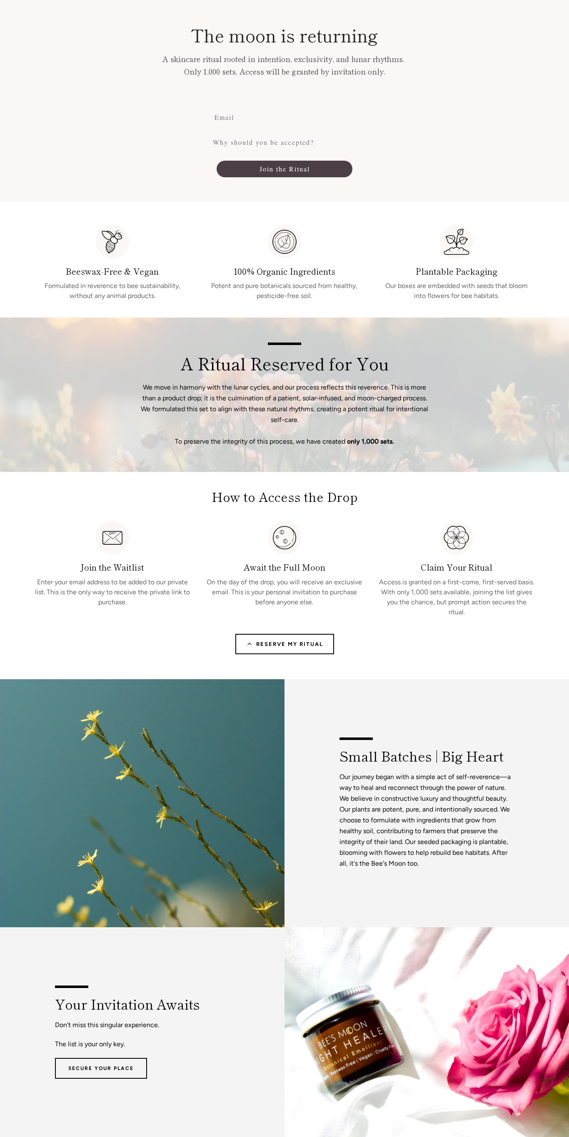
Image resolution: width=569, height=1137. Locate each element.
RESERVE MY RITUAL (289, 644)
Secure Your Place (101, 1068)
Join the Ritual (285, 168)
